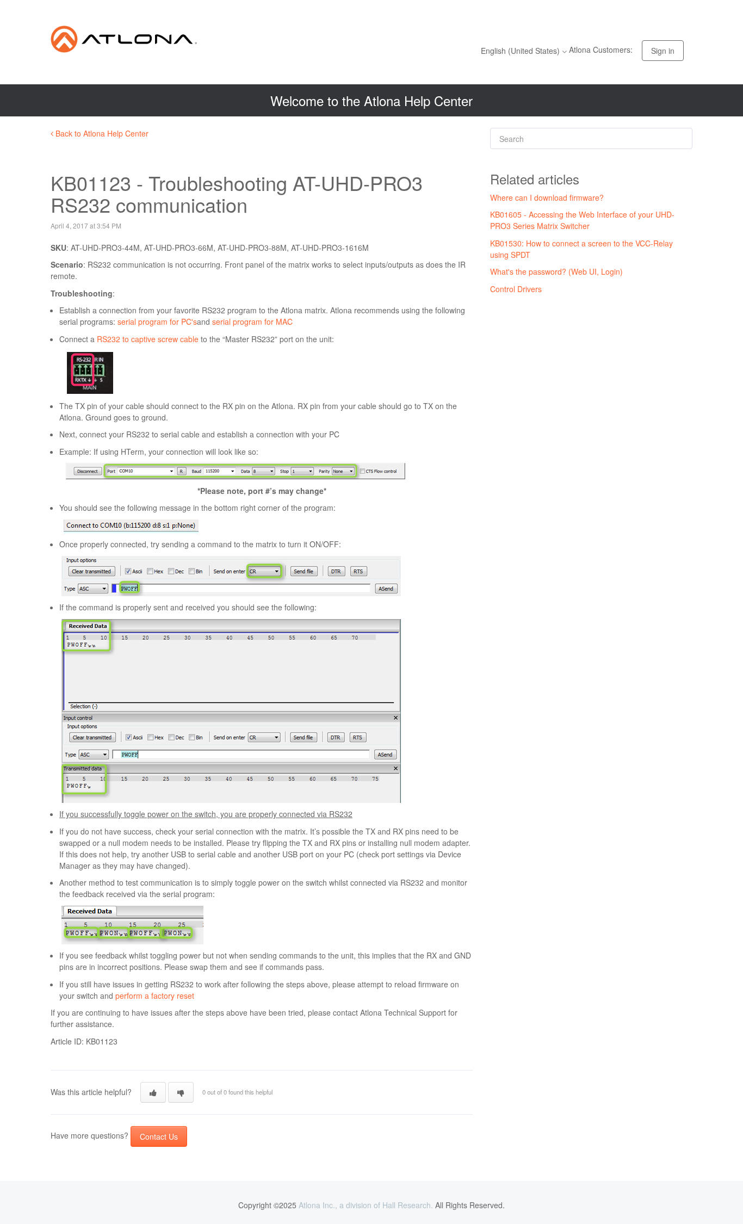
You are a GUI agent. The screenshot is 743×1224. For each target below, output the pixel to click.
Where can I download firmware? (547, 197)
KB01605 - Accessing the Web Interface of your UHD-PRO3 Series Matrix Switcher (582, 220)
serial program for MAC (252, 321)
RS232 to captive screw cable (148, 338)
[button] (153, 1092)
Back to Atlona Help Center (100, 133)
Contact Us (159, 1136)
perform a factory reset (154, 995)
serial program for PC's (157, 321)
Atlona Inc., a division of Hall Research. (366, 1205)
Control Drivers (516, 288)
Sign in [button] (662, 50)
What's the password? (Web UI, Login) (556, 271)
